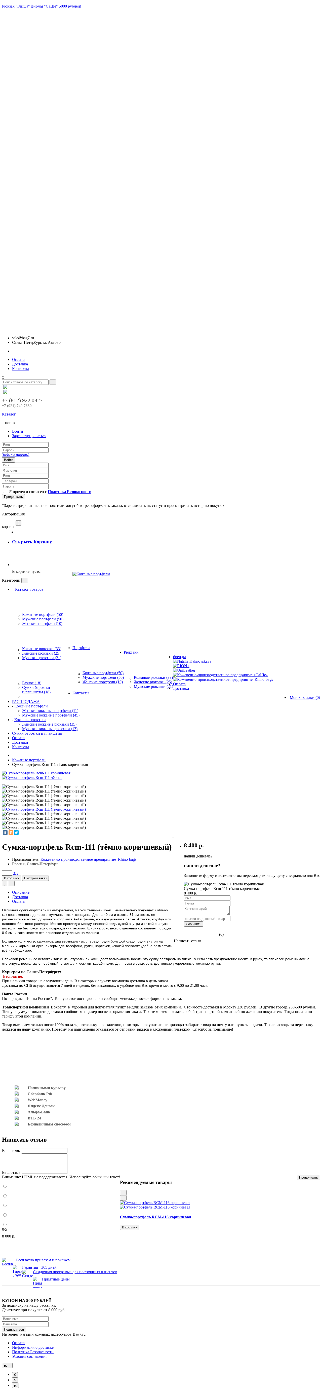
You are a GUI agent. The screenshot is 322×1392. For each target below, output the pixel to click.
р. (15, 1385)
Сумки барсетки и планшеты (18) (36, 689)
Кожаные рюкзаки (30, 720)
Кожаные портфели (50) (42, 614)
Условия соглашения (29, 1356)
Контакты (20, 368)
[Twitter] (16, 832)
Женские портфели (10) (42, 623)
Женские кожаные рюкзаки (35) (49, 724)
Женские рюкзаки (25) (41, 653)
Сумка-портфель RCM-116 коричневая (155, 1217)
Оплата (18, 359)
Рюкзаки (131, 652)
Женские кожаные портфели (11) (50, 710)
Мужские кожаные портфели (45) (50, 715)
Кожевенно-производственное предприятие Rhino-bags (88, 859)
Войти (17, 431)
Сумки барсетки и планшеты (37, 733)
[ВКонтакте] (5, 832)
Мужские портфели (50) (42, 619)
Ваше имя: (11, 1150)
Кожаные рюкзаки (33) (41, 649)
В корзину (11, 878)
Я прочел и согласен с (49, 492)
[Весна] (91, 599)
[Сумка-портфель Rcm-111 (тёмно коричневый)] (44, 809)
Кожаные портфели (31, 706)
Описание (20, 892)
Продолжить (13, 497)
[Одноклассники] (11, 832)
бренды (179, 657)
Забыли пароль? (15, 455)
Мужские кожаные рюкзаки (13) (49, 729)
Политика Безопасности (33, 1352)
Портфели (81, 648)
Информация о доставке (33, 1347)
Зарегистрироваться (29, 436)
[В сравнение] (11, 883)
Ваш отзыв (11, 1172)
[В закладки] (4, 883)
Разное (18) (31, 683)
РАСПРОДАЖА (26, 701)
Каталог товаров (29, 589)
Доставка (20, 364)
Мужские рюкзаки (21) (41, 658)
